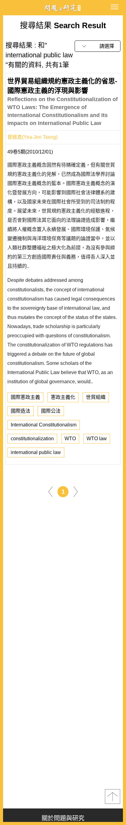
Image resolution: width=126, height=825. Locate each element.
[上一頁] (50, 491)
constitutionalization (32, 438)
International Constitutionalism (43, 424)
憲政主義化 (63, 397)
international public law (36, 452)
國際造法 (20, 411)
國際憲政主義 (25, 397)
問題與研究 (63, 7)
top (112, 796)
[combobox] (97, 46)
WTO (70, 438)
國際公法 (51, 411)
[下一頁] (75, 491)
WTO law (97, 438)
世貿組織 (96, 397)
